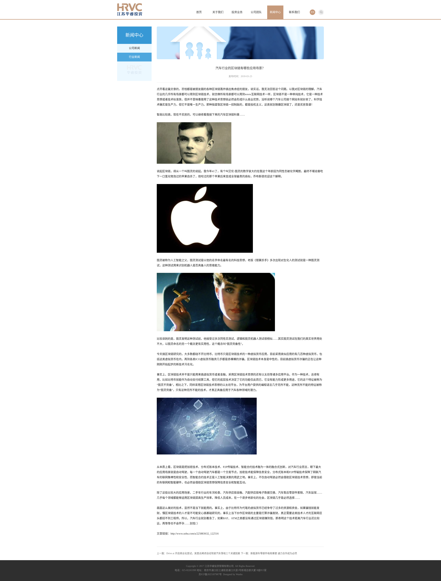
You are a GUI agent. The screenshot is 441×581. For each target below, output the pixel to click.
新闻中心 (275, 12)
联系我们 (294, 12)
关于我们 (217, 12)
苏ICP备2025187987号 (210, 574)
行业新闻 (134, 56)
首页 (199, 12)
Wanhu (239, 574)
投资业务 (237, 12)
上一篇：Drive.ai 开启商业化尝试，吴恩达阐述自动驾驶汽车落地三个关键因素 (198, 553)
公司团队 (256, 12)
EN (312, 12)
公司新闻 (134, 48)
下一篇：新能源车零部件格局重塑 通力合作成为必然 (269, 553)
